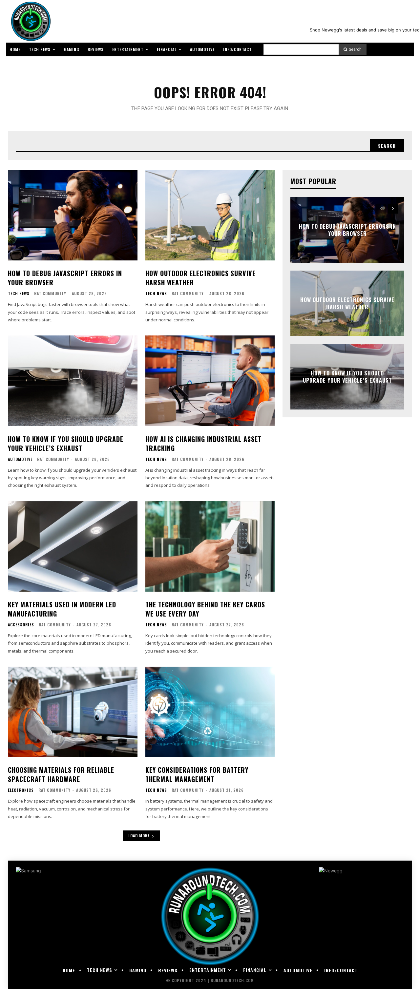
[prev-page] (381, 209)
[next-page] (393, 209)
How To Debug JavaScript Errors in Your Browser (65, 277)
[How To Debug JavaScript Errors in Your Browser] (72, 215)
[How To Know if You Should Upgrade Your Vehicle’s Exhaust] (72, 380)
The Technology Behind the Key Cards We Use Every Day (205, 608)
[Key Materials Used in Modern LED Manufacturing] (72, 546)
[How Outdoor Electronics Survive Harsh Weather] (210, 215)
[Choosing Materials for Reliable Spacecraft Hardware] (72, 712)
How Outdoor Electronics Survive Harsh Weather (200, 277)
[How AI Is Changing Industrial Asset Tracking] (210, 380)
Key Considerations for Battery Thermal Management (196, 774)
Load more (139, 835)
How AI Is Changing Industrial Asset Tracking (203, 443)
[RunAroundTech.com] (29, 21)
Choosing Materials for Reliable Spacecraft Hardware (61, 774)
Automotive (20, 459)
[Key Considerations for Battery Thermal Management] (210, 712)
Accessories (21, 625)
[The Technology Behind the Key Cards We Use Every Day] (210, 546)
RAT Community (50, 293)
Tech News (19, 293)
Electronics (21, 790)
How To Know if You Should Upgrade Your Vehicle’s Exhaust (65, 443)
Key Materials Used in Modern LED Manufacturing (62, 608)
